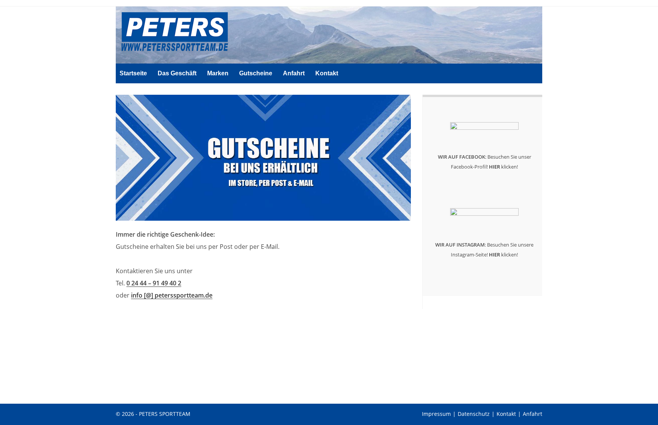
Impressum (436, 413)
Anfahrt (532, 413)
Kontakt (506, 413)
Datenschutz (474, 413)
